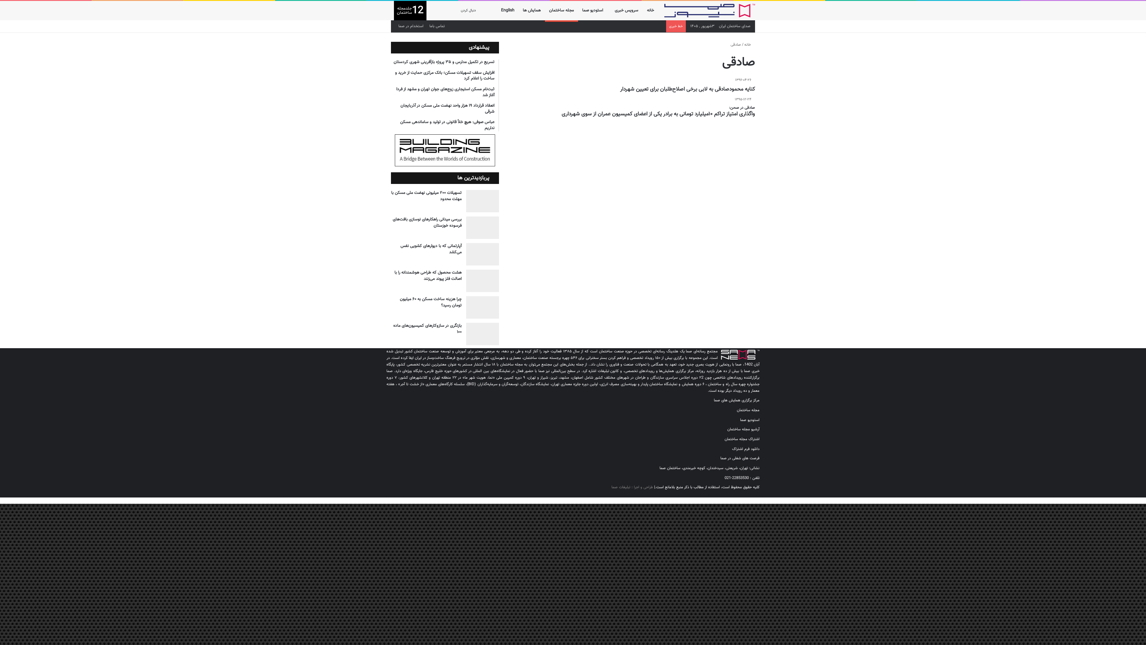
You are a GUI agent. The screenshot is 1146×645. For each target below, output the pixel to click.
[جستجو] (433, 10)
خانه (650, 10)
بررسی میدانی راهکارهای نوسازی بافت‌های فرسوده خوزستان (427, 222)
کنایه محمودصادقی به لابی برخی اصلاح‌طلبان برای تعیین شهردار (687, 89)
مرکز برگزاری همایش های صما (737, 400)
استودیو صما (592, 10)
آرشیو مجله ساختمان (743, 429)
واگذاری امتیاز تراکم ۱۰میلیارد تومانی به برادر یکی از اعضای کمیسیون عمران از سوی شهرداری (658, 114)
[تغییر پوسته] (442, 10)
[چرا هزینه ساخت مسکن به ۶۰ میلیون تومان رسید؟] (482, 307)
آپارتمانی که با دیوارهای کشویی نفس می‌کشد (431, 249)
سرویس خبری (626, 10)
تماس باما (437, 26)
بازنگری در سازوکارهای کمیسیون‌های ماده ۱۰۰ (427, 328)
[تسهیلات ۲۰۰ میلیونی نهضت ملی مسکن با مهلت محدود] (482, 201)
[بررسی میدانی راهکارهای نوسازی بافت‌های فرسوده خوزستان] (482, 227)
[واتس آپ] (743, 494)
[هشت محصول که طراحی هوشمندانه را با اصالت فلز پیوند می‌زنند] (482, 281)
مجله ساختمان (561, 10)
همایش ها (532, 10)
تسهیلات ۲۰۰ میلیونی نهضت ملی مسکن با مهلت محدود (426, 196)
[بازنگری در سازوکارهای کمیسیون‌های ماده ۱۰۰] (482, 334)
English (508, 10)
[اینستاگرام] (753, 494)
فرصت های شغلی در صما (740, 458)
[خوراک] (738, 494)
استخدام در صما (410, 26)
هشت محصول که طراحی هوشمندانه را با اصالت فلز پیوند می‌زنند (428, 275)
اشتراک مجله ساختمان (742, 439)
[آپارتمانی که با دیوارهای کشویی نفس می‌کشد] (482, 254)
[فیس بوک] (758, 494)
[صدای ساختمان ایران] (709, 10)
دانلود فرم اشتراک (746, 449)
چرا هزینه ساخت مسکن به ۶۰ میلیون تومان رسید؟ (431, 302)
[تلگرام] (748, 494)
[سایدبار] (451, 10)
